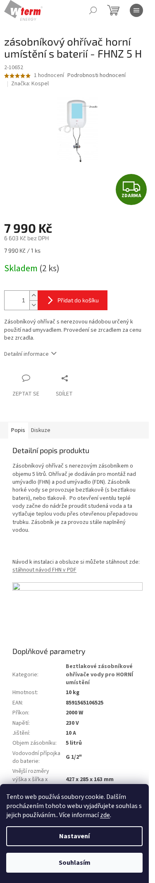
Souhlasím (75, 862)
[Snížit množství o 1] (33, 305)
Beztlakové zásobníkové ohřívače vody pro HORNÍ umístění (99, 674)
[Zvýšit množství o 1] (33, 295)
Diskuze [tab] (40, 430)
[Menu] (136, 10)
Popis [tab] (18, 430)
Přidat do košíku (78, 300)
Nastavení (74, 836)
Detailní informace (26, 354)
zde (105, 815)
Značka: (30, 84)
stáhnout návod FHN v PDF (44, 570)
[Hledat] (93, 10)
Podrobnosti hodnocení (96, 76)
